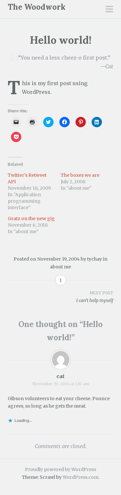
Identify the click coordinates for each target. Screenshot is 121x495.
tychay (94, 259)
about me (60, 267)
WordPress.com (80, 477)
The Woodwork (37, 7)
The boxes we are (80, 175)
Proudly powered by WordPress (60, 469)
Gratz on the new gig (31, 218)
